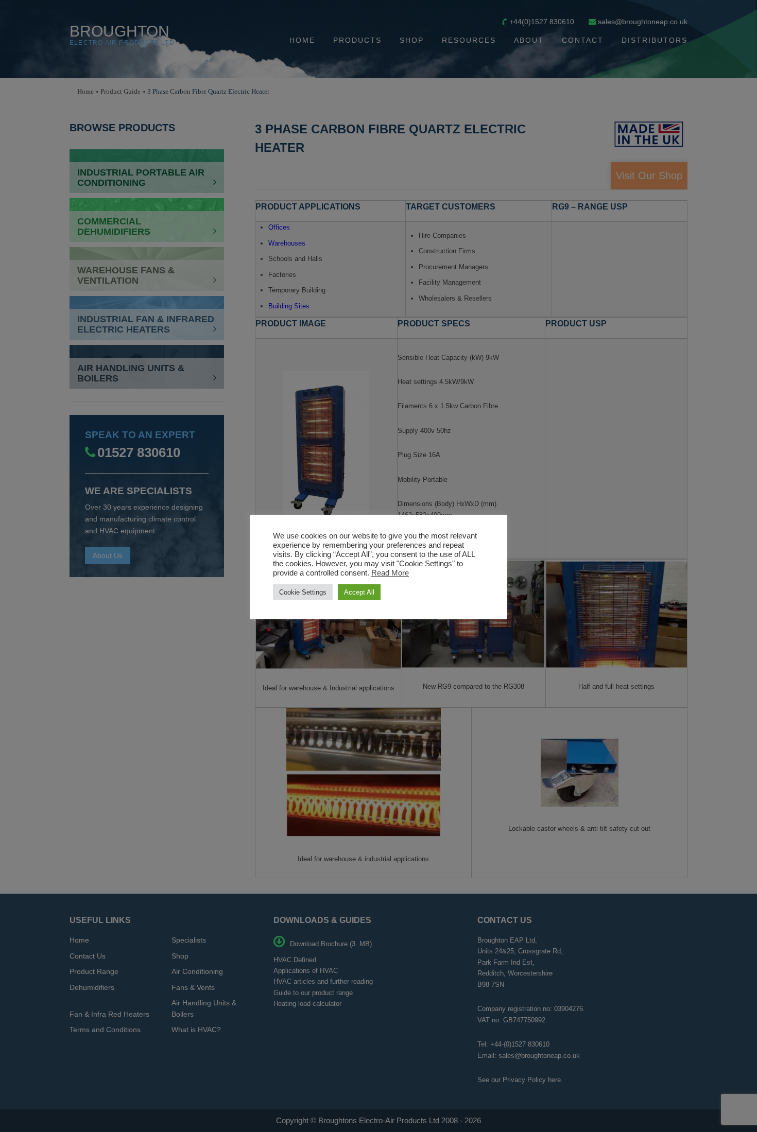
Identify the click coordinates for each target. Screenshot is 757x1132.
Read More (390, 573)
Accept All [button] (359, 592)
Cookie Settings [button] (302, 592)
